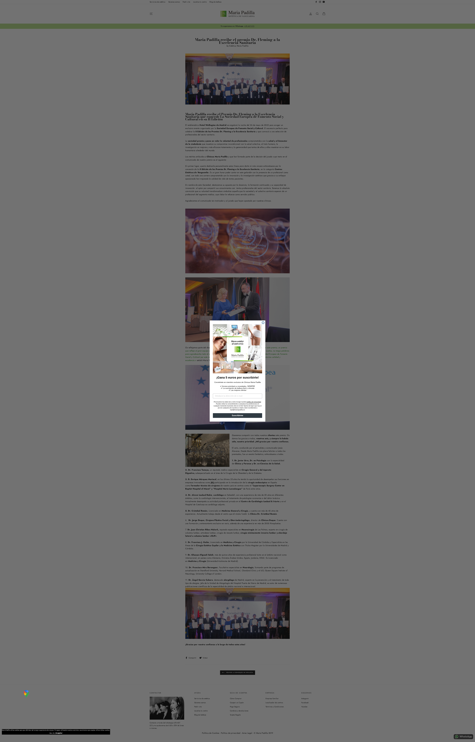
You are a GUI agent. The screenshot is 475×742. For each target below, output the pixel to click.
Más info (52, 733)
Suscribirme (237, 415)
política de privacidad (254, 402)
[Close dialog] (263, 322)
